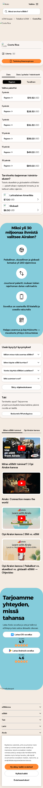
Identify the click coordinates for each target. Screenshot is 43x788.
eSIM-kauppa (7, 19)
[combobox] (21, 11)
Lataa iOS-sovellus (23, 634)
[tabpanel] (21, 123)
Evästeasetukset (21, 780)
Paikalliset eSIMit (22, 19)
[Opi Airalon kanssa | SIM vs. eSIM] (21, 518)
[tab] (8, 74)
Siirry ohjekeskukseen (21, 387)
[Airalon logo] (7, 4)
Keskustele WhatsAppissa (21, 414)
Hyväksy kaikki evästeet (21, 767)
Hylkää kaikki (21, 773)
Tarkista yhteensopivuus (23, 61)
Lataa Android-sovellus (23, 650)
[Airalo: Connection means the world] (21, 483)
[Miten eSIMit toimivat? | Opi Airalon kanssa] (21, 448)
